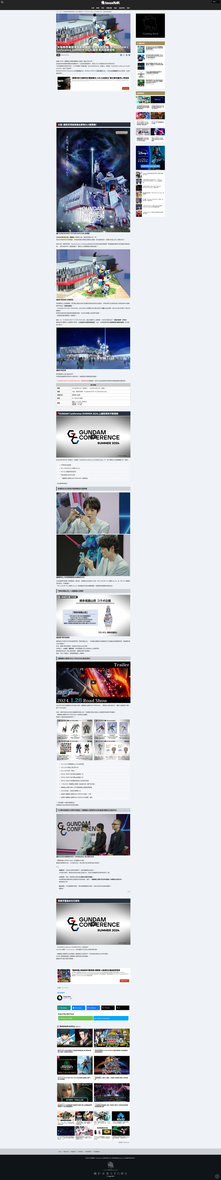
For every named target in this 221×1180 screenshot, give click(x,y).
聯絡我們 (73, 1151)
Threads (107, 1008)
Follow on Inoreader (103, 1018)
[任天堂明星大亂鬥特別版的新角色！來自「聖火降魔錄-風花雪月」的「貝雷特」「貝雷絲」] (143, 99)
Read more (124, 980)
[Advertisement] (93, 107)
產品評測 (122, 8)
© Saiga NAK (110, 1176)
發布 (102, 8)
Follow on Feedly (66, 1018)
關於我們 (66, 1151)
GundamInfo (70, 949)
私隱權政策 (88, 1151)
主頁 (92, 8)
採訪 (128, 8)
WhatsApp (63, 1008)
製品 (115, 8)
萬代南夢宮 (61, 993)
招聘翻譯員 (97, 1151)
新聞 (97, 8)
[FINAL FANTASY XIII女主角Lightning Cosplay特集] (158, 131)
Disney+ (127, 1142)
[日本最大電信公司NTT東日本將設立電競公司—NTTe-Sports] (158, 99)
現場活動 (109, 8)
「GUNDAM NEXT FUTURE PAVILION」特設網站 (71, 381)
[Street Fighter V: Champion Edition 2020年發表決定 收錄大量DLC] (143, 115)
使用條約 (80, 1151)
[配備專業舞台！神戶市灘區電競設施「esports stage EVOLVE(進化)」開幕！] (143, 131)
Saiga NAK (110, 3)
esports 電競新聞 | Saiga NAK (110, 1170)
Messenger (78, 1008)
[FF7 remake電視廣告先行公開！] (158, 115)
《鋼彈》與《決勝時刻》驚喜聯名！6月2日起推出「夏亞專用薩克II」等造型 (93, 83)
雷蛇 (121, 1142)
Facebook (93, 1008)
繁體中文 (215, 1)
